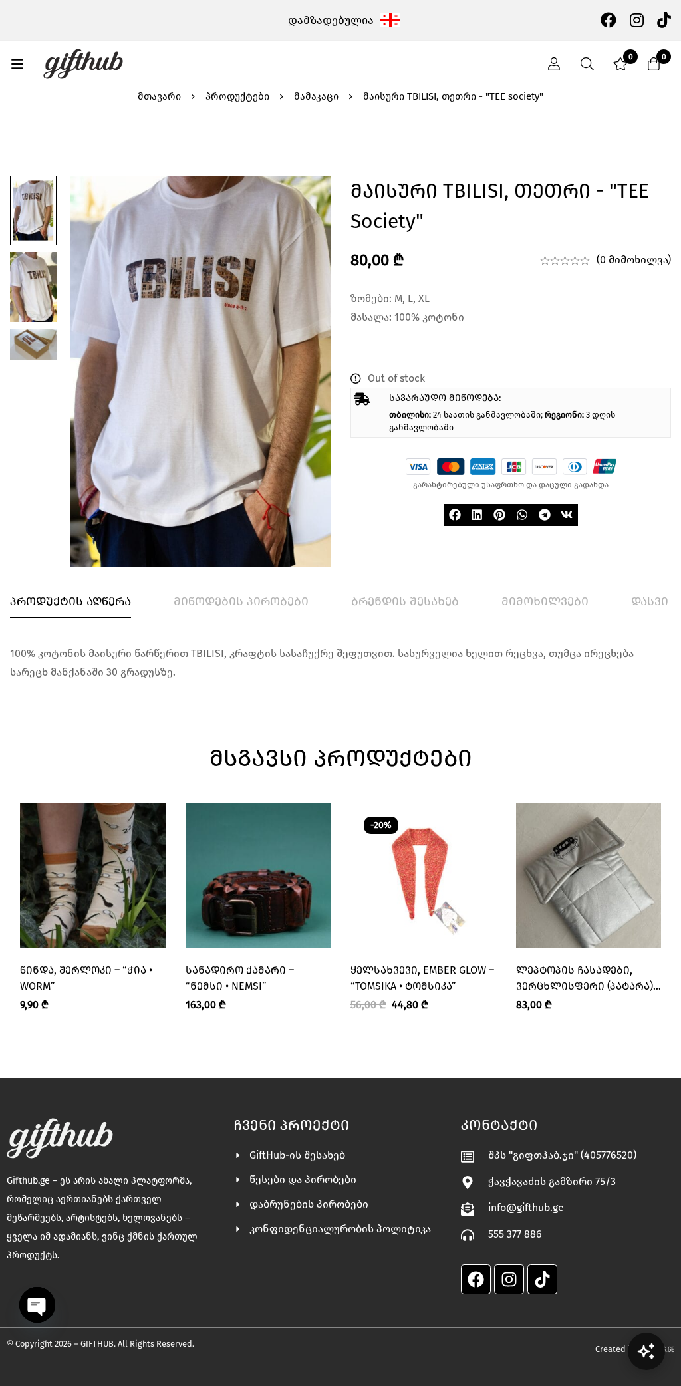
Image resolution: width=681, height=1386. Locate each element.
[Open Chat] (646, 1351)
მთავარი (159, 96)
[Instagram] (636, 19)
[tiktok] (664, 19)
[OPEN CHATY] (37, 1305)
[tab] (70, 602)
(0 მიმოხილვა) (634, 259)
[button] (455, 515)
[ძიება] (587, 64)
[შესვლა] (554, 64)
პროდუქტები (237, 96)
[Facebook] (608, 19)
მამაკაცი (316, 96)
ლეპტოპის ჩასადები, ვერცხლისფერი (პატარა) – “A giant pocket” (588, 986)
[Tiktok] (542, 1279)
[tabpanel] (340, 663)
